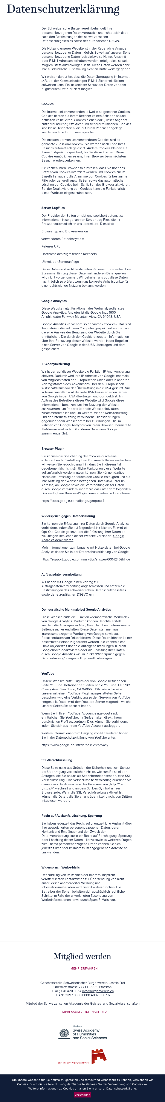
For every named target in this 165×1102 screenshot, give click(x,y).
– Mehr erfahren (82, 968)
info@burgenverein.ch (98, 991)
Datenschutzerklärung (121, 1088)
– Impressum (69, 1012)
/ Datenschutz (94, 1012)
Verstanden (82, 1095)
